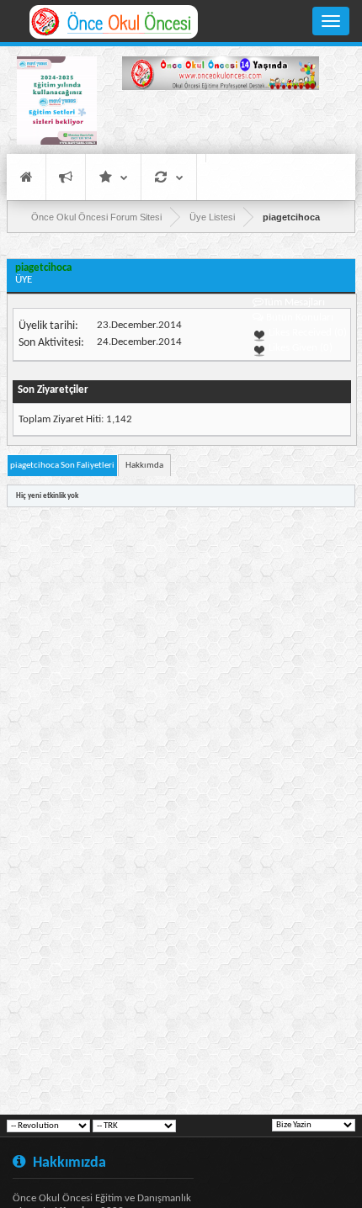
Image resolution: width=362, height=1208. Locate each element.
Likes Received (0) (306, 332)
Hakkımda (144, 465)
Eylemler (169, 177)
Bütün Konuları (299, 317)
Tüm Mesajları (294, 302)
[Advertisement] (220, 124)
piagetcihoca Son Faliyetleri (62, 465)
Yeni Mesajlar (66, 177)
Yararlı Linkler (113, 177)
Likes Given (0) (299, 347)
